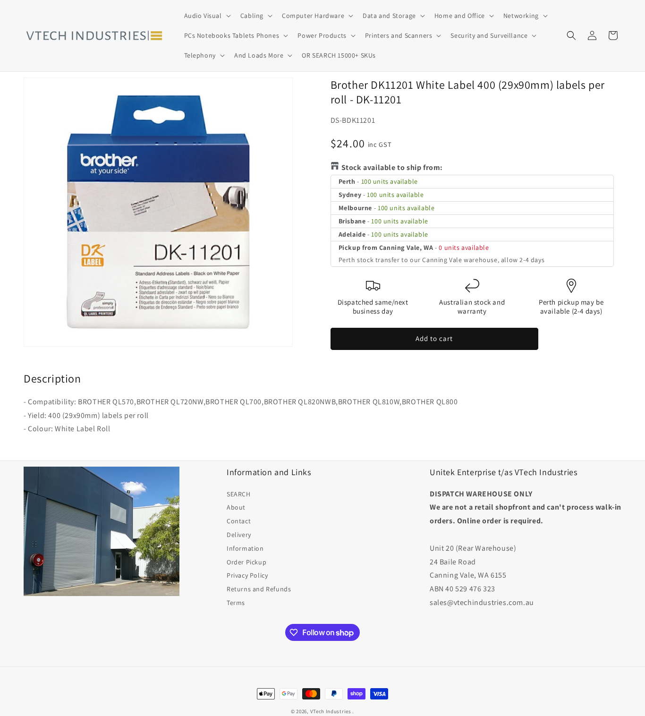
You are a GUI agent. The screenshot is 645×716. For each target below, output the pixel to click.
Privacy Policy (247, 575)
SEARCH (239, 494)
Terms (236, 602)
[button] (206, 16)
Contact (239, 521)
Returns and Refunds (259, 589)
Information (245, 548)
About (236, 507)
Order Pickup (246, 562)
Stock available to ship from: (392, 167)
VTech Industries (330, 711)
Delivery (239, 534)
